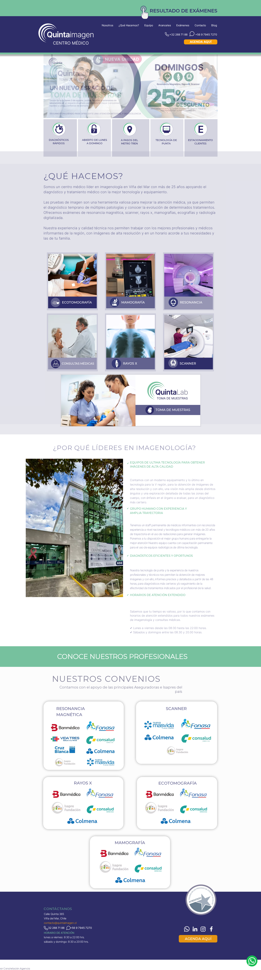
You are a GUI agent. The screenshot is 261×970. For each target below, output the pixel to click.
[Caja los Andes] (134, 110)
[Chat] (191, 33)
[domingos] (126, 110)
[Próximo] (208, 86)
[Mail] (251, 960)
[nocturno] (130, 110)
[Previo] (52, 86)
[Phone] (166, 34)
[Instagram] (203, 929)
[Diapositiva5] (121, 110)
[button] (183, 10)
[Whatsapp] (186, 929)
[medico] (139, 110)
